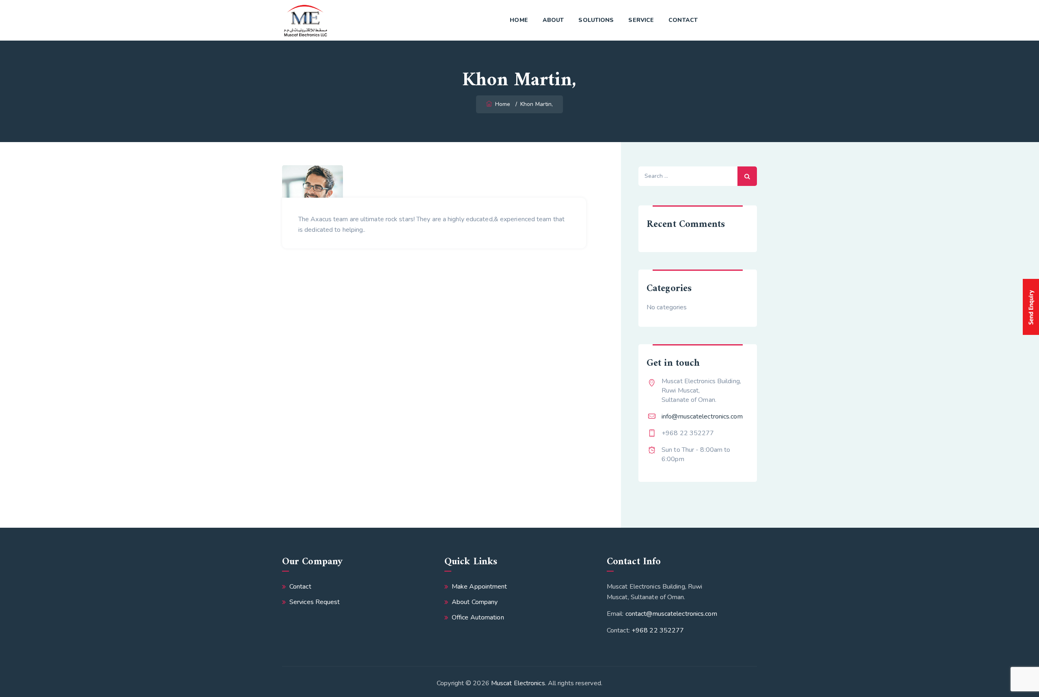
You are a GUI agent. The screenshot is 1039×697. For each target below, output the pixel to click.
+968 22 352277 (658, 630)
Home (519, 20)
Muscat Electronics (518, 683)
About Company (475, 602)
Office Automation (478, 617)
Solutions (596, 20)
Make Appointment (479, 586)
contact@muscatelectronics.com (671, 613)
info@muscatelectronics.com (702, 416)
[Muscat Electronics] (305, 20)
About (553, 20)
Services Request (314, 602)
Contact (683, 20)
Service (641, 20)
